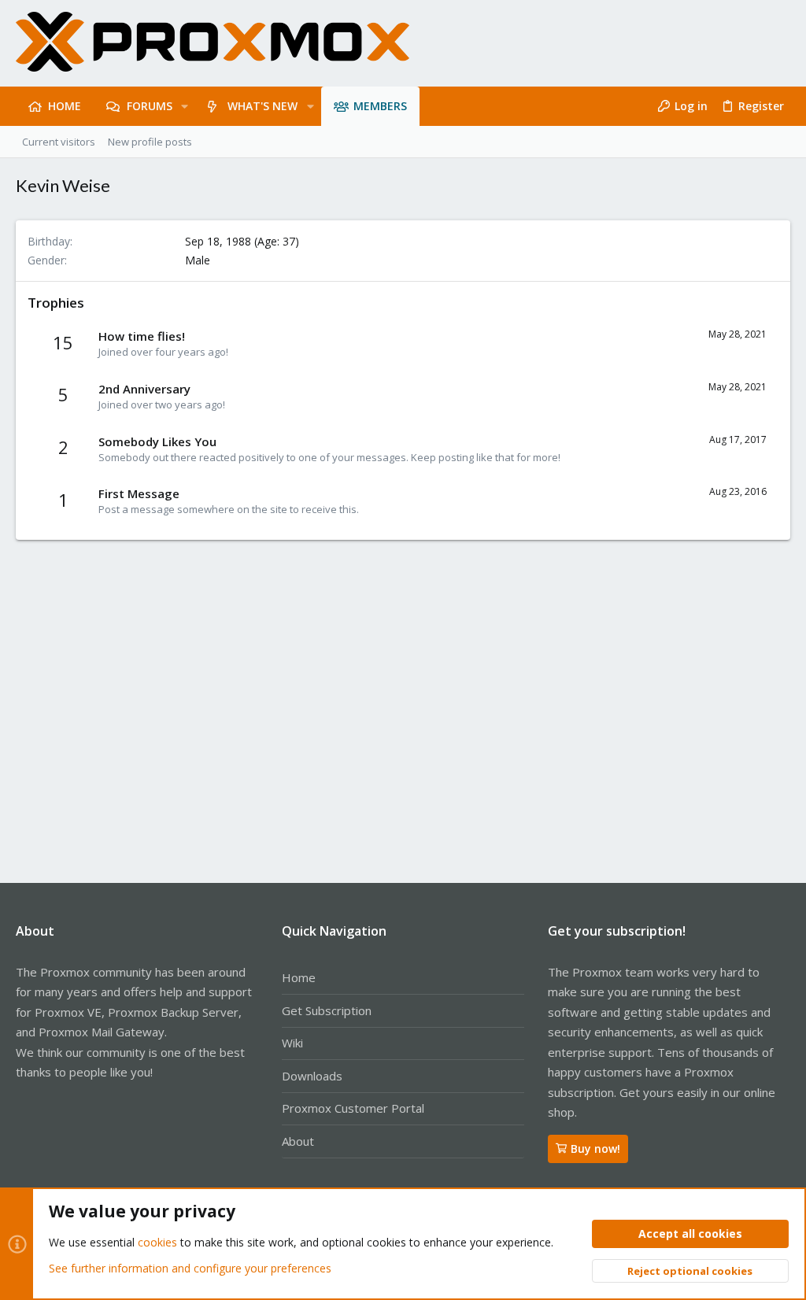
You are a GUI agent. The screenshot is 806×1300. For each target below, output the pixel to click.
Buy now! (595, 1148)
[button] (184, 106)
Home (299, 977)
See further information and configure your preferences (190, 1268)
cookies (157, 1242)
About (298, 1141)
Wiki (292, 1043)
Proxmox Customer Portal (353, 1108)
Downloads (312, 1076)
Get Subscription (327, 1010)
